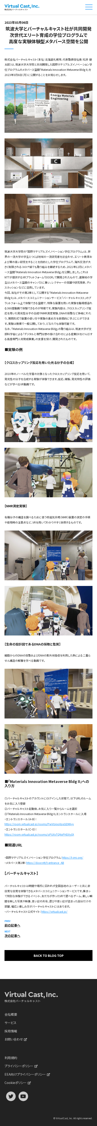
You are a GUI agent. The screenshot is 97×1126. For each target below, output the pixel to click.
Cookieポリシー (16, 1082)
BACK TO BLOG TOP (49, 955)
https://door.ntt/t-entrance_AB (45, 863)
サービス (10, 1022)
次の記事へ (12, 935)
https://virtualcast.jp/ (54, 911)
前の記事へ (12, 925)
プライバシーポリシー (19, 1066)
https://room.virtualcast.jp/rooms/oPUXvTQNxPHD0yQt (39, 834)
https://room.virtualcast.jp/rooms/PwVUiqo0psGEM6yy (39, 824)
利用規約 (11, 1057)
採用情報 (11, 1031)
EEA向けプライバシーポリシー (25, 1074)
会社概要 (11, 1014)
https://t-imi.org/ (72, 857)
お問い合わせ (14, 1039)
